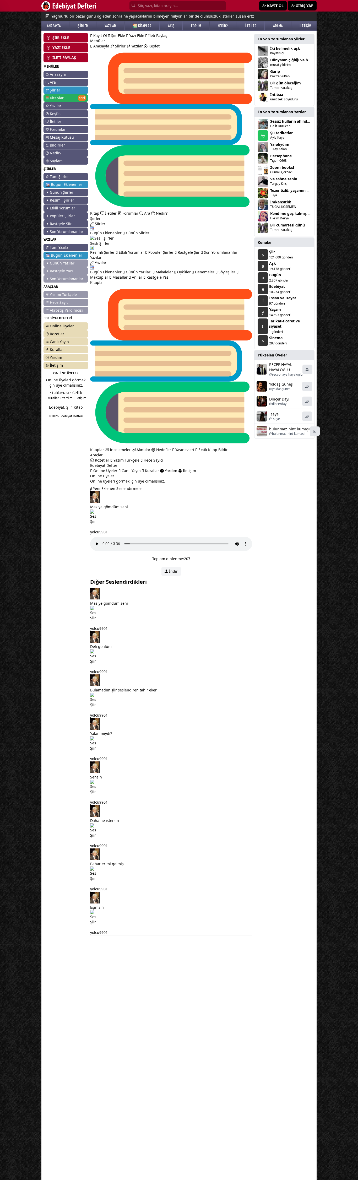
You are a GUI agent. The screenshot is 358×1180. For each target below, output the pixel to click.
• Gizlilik (76, 393)
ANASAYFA (54, 25)
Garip (275, 71)
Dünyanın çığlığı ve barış (292, 59)
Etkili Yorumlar (62, 207)
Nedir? (55, 152)
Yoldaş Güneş (281, 384)
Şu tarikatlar (281, 132)
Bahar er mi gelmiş (107, 863)
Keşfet (55, 113)
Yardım (56, 357)
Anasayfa (58, 74)
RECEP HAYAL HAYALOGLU (280, 367)
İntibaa (276, 94)
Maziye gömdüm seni (109, 506)
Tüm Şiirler (59, 176)
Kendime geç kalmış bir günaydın (300, 213)
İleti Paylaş (157, 35)
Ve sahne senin (283, 178)
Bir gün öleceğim (285, 82)
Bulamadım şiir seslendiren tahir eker (123, 690)
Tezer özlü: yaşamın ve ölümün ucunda (305, 190)
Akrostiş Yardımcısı (66, 310)
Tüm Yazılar (60, 247)
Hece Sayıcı (59, 302)
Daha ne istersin (104, 820)
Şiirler (55, 90)
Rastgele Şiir (61, 223)
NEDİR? (223, 25)
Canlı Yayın (59, 341)
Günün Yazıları (62, 263)
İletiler (55, 121)
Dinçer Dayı (279, 399)
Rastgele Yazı (61, 270)
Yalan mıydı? (101, 733)
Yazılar (55, 105)
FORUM (196, 25)
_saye (274, 414)
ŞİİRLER (83, 25)
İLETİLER (250, 25)
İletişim (56, 365)
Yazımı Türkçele (63, 294)
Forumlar (58, 129)
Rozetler (57, 333)
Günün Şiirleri (62, 192)
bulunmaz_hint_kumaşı (289, 428)
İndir (173, 571)
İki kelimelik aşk (285, 48)
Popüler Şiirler (62, 215)
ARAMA (278, 25)
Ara (53, 82)
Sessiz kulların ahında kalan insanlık (302, 121)
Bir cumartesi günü (287, 225)
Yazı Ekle (136, 35)
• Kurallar (52, 398)
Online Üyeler (62, 325)
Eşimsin (97, 907)
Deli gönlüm (101, 646)
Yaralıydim (279, 144)
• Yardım (66, 398)
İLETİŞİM (305, 25)
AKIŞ (171, 25)
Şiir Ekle (117, 35)
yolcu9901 (99, 531)
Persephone (281, 155)
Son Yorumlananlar (66, 231)
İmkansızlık (280, 201)
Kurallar (57, 349)
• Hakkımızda (59, 393)
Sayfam (56, 160)
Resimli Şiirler (62, 200)
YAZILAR (110, 25)
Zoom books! (282, 167)
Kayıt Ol (99, 35)
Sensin (96, 777)
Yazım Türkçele (125, 460)
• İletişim (79, 398)
